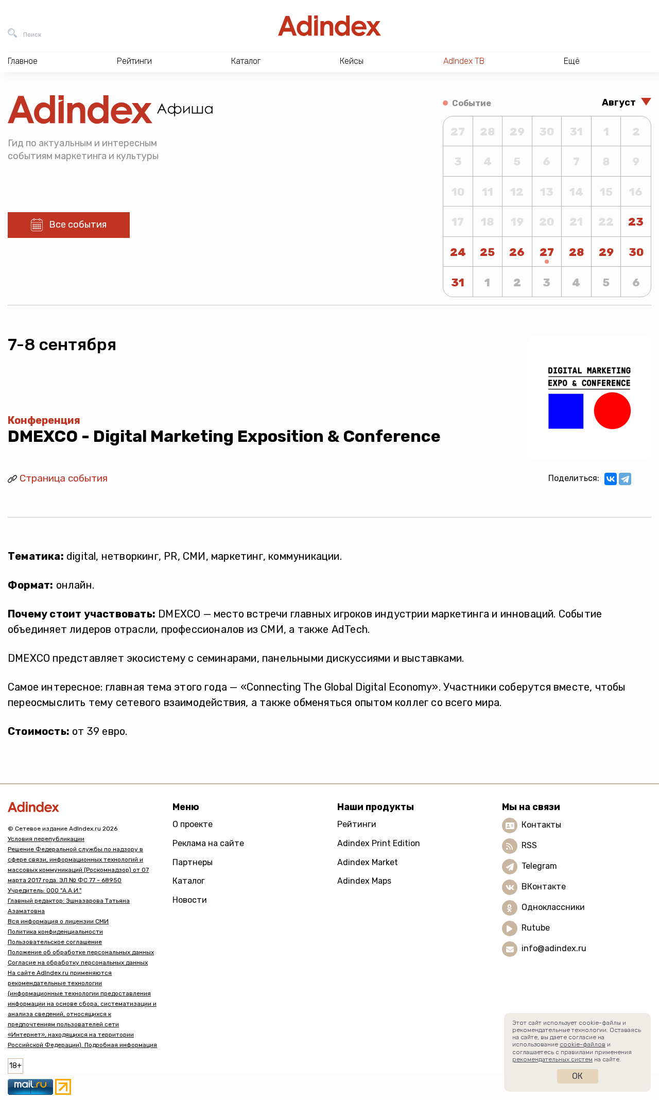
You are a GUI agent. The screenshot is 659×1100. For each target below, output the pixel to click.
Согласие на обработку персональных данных (78, 962)
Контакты (541, 825)
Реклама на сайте (208, 843)
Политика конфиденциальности (55, 931)
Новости (189, 900)
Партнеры (192, 862)
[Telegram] (625, 479)
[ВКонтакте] (610, 479)
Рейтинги (356, 824)
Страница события (64, 478)
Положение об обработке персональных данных (81, 952)
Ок (577, 1076)
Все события (78, 224)
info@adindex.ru (554, 949)
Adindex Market (367, 862)
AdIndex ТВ (463, 61)
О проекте (192, 824)
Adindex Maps (364, 881)
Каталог (188, 881)
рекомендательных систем (552, 1059)
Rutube (536, 928)
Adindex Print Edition (378, 843)
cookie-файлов (582, 1044)
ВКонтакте (544, 887)
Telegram (539, 866)
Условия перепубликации (46, 839)
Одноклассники (553, 908)
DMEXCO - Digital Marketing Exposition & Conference (224, 436)
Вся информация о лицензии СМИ (58, 921)
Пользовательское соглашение (55, 942)
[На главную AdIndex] (329, 25)
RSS (529, 846)
